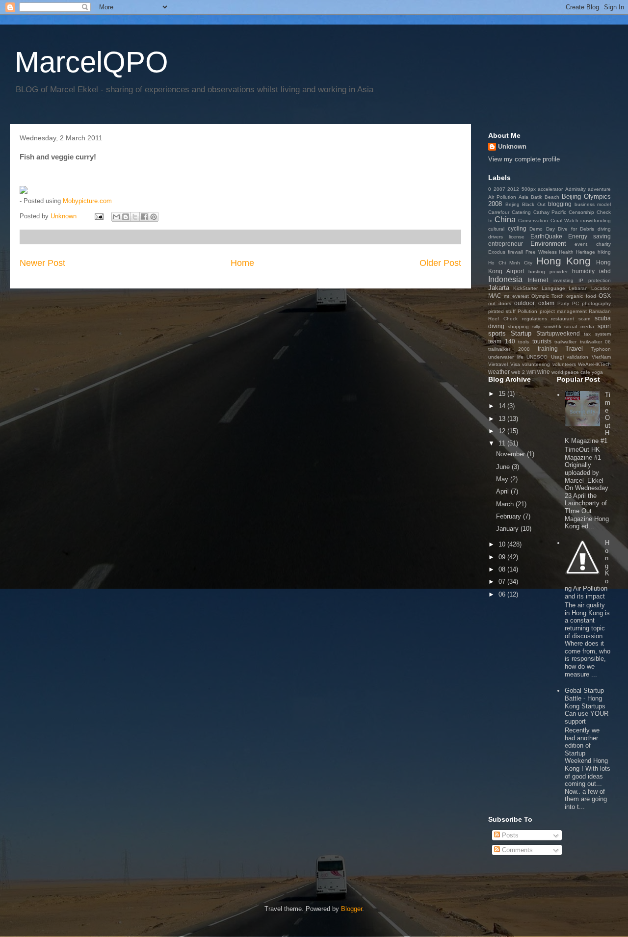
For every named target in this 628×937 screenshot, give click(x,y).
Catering (521, 212)
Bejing (512, 204)
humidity (583, 271)
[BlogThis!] (126, 217)
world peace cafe (570, 372)
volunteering (536, 364)
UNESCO (537, 357)
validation (577, 357)
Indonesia (505, 279)
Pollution (527, 311)
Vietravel (498, 364)
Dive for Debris (576, 229)
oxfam (546, 303)
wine (543, 371)
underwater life (505, 357)
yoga (597, 372)
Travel (574, 348)
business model (593, 204)
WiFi (531, 372)
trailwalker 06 (595, 341)
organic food (581, 296)
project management (563, 311)
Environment (548, 243)
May (503, 479)
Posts (509, 835)
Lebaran (578, 288)
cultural (496, 229)
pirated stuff (502, 311)
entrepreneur (505, 243)
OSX (605, 295)
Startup (521, 333)
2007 (499, 189)
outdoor (524, 303)
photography (596, 303)
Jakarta (498, 287)
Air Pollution (502, 197)
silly (536, 326)
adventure (599, 189)
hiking (604, 252)
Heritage (585, 252)
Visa (515, 364)
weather (499, 371)
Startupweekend (558, 333)
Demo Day (542, 229)
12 (502, 431)
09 (502, 557)
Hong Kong (563, 260)
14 (502, 406)
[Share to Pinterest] (153, 217)
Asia (523, 197)
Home (242, 263)
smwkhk (552, 326)
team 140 (501, 341)
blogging (560, 204)
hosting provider (548, 271)
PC (575, 303)
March (506, 504)
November (511, 454)
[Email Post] (98, 216)
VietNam (601, 357)
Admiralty (575, 189)
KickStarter (525, 288)
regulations (534, 318)
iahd (605, 271)
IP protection (594, 280)
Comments (516, 850)
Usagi (557, 357)
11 (502, 443)
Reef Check (503, 318)
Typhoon (601, 349)
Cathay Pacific (550, 212)
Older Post (440, 263)
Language (553, 288)
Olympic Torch (547, 296)
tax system (597, 334)
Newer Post (42, 263)
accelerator (550, 189)
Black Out (534, 204)
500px (529, 189)
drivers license (506, 236)
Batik (536, 197)
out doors (499, 303)
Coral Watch (564, 220)
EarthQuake (546, 236)
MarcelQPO (91, 62)
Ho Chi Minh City (510, 262)
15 (502, 393)
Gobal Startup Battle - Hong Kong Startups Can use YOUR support (586, 706)
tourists (541, 341)
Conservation (533, 220)
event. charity (593, 244)
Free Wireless (541, 252)
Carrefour (498, 212)
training (548, 348)
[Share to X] (135, 217)
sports (497, 333)
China (505, 219)
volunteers (564, 364)
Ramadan (600, 311)
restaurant (562, 318)
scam (584, 318)
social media (579, 326)
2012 (513, 189)
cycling (517, 228)
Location (601, 288)
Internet (538, 280)
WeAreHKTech (594, 364)
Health (566, 252)
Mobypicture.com (87, 201)
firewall (515, 252)
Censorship (581, 212)
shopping (518, 326)
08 (502, 569)
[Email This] (116, 217)
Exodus (496, 252)
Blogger (351, 908)
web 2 (518, 372)
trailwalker (565, 341)
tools (523, 341)
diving (604, 229)
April (503, 491)
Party (563, 303)
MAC (494, 295)
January (508, 528)
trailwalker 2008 (509, 349)
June (504, 466)
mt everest (516, 296)
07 (502, 581)
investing (563, 280)
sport (604, 326)
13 (502, 418)
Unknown (512, 146)
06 (502, 594)
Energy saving (589, 236)
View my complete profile (524, 159)
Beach (552, 197)
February (509, 516)
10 (502, 544)
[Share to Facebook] (144, 217)
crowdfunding (595, 220)
